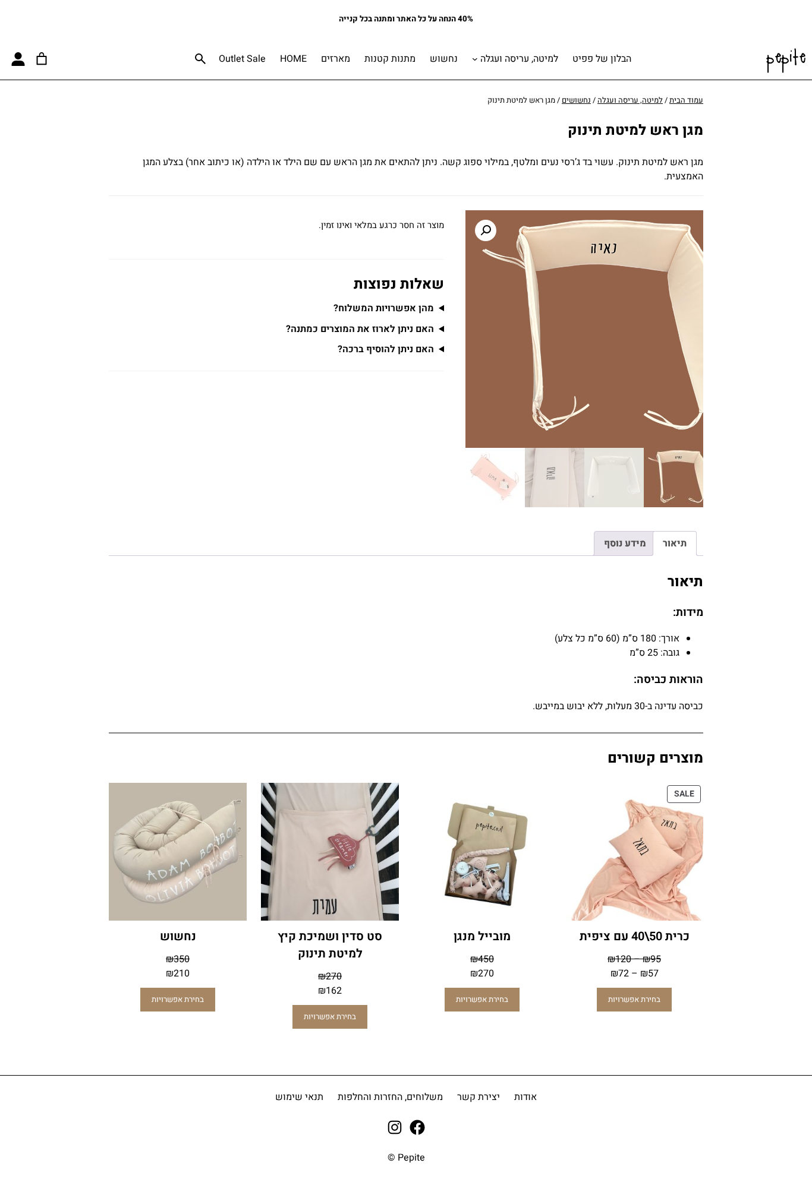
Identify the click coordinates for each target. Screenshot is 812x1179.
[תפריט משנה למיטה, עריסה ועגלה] (475, 59)
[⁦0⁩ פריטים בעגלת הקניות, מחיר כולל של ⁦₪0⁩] (41, 59)
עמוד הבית (686, 100)
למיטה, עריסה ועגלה (519, 59)
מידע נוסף (625, 543)
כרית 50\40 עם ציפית (635, 936)
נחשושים (576, 100)
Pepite (785, 58)
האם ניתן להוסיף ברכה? (386, 349)
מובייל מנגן (482, 936)
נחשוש (178, 936)
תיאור (675, 543)
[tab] (675, 543)
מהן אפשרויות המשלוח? (383, 308)
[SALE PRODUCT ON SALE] (634, 851)
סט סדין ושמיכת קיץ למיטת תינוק (330, 945)
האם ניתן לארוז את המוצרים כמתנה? (360, 329)
